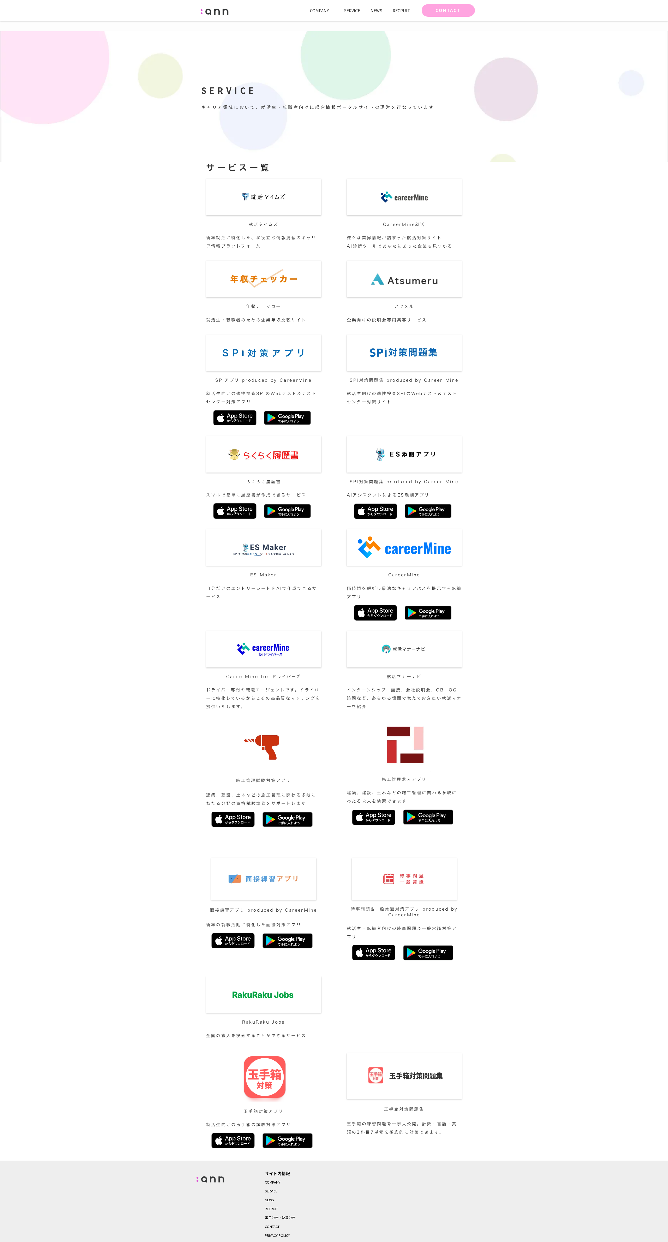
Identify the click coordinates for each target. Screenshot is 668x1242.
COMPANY (319, 10)
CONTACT (448, 10)
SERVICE (352, 10)
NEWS (376, 10)
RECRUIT (401, 10)
